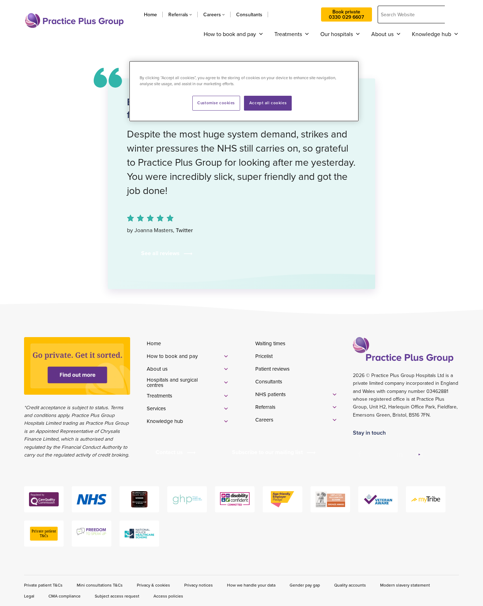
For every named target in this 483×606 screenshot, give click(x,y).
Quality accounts (350, 585)
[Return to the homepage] (74, 20)
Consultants (249, 14)
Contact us (294, 14)
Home (150, 14)
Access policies (168, 596)
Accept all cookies (267, 103)
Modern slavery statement (405, 585)
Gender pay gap (305, 585)
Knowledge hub (431, 34)
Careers (212, 14)
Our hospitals (336, 34)
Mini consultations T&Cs (100, 585)
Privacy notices (198, 585)
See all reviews (160, 253)
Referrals (178, 14)
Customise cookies (216, 103)
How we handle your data (251, 585)
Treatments (288, 34)
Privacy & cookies (153, 585)
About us (382, 34)
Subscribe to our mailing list (267, 452)
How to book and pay (230, 34)
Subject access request (117, 596)
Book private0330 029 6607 (346, 14)
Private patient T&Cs (43, 585)
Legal (29, 596)
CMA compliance (64, 596)
